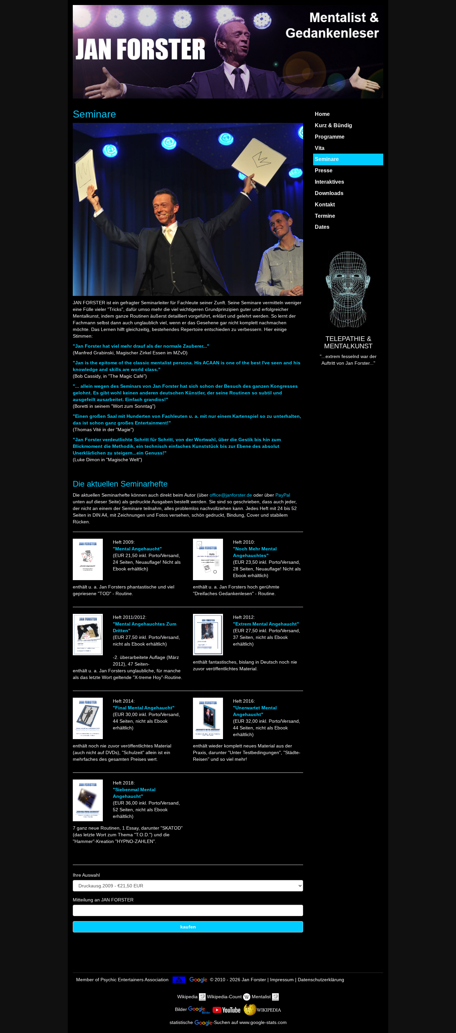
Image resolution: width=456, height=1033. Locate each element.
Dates (322, 227)
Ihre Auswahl (86, 875)
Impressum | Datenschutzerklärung (307, 979)
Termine (325, 216)
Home (322, 114)
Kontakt (325, 204)
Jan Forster (254, 979)
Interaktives (329, 182)
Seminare (327, 159)
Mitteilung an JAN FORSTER (103, 899)
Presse (323, 170)
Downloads (329, 193)
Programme (330, 137)
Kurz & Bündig (333, 125)
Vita (319, 148)
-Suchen (221, 1022)
